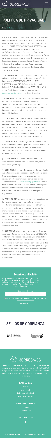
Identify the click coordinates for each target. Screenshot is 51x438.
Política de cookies (25, 396)
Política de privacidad (39, 298)
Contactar (25, 407)
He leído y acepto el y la (26, 298)
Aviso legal (23, 298)
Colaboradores (25, 410)
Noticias (26, 387)
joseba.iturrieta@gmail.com (12, 93)
